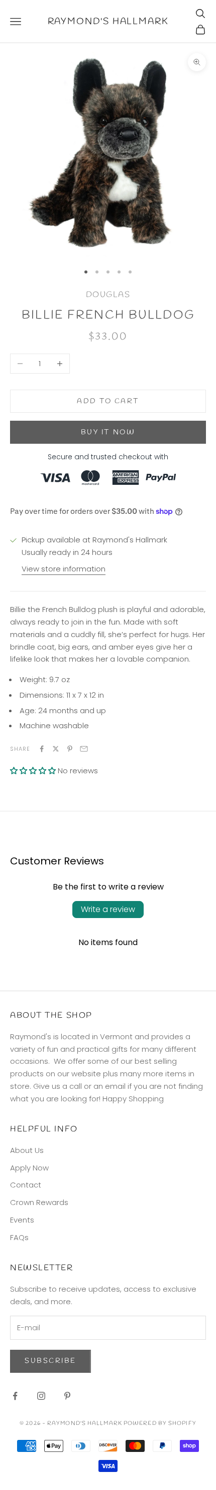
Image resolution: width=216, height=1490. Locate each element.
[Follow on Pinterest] (67, 1396)
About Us (27, 1150)
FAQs (19, 1237)
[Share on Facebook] (42, 749)
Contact (25, 1184)
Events (22, 1220)
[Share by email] (84, 749)
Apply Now (29, 1167)
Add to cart (108, 401)
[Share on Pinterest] (70, 749)
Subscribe (50, 1361)
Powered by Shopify (160, 1423)
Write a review (108, 909)
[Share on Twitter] (56, 749)
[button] (33, 770)
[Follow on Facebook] (15, 1396)
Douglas (108, 294)
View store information (63, 568)
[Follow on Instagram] (41, 1396)
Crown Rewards (39, 1202)
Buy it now (108, 432)
